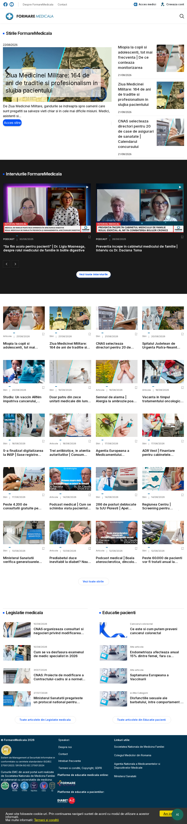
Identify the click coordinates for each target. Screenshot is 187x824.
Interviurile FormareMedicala (34, 174)
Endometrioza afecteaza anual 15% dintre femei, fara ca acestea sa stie (154, 656)
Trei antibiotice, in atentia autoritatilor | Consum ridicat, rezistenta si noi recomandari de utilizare (69, 456)
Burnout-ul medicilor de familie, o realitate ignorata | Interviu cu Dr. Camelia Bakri (138, 248)
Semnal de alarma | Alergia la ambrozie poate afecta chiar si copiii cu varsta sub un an (116, 403)
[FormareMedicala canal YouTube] (11, 4)
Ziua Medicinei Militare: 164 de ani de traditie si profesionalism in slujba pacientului (68, 349)
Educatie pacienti (118, 612)
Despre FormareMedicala (38, 4)
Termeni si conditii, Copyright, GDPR (80, 768)
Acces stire (12, 123)
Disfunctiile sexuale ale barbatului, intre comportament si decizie (156, 702)
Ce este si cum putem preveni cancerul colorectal (153, 631)
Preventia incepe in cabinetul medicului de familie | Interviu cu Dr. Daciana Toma (44, 248)
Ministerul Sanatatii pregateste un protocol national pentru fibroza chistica (58, 702)
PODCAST (9, 239)
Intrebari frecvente (69, 760)
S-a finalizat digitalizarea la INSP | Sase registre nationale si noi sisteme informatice (23, 456)
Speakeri (63, 739)
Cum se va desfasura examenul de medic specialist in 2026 (59, 654)
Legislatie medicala (24, 612)
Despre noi (65, 747)
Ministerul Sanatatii (125, 776)
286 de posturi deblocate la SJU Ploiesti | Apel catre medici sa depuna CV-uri (116, 510)
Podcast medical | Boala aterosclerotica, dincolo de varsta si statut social (115, 562)
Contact (62, 4)
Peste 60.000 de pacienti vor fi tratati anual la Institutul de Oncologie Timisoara (162, 564)
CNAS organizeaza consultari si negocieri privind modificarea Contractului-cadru (58, 633)
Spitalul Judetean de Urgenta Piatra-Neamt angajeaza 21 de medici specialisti (161, 349)
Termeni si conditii (46, 819)
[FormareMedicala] (30, 16)
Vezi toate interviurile (93, 274)
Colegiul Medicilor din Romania (132, 755)
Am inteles (170, 813)
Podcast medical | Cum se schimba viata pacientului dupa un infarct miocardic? (70, 510)
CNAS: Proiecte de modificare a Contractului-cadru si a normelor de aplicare (59, 679)
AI (177, 815)
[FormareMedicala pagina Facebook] (5, 4)
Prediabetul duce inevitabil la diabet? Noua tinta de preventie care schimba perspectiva (69, 564)
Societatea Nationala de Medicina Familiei (30, 775)
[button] (144, 4)
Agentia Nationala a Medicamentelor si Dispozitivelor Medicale (137, 765)
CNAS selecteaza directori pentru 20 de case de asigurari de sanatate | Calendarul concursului (52, 83)
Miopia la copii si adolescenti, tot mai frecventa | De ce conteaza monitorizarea (22, 349)
